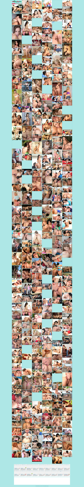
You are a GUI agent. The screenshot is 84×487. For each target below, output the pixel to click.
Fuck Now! (20, 3)
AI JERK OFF (16, 3)
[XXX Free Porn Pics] (17, 1)
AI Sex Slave (13, 3)
